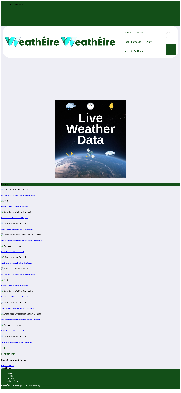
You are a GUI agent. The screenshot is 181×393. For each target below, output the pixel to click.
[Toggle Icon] (171, 49)
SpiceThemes (47, 386)
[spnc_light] (161, 45)
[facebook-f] (7, 9)
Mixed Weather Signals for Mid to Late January (17, 229)
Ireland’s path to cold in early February (14, 206)
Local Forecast (132, 41)
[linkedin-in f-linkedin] (7, 19)
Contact (10, 378)
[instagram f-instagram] (7, 14)
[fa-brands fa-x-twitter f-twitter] (7, 12)
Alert (149, 41)
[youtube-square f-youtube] (7, 17)
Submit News (13, 381)
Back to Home (7, 365)
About (9, 376)
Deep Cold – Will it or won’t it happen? (14, 218)
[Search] (168, 35)
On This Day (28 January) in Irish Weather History (18, 195)
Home (127, 32)
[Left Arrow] (3, 348)
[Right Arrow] (6, 348)
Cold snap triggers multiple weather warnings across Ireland (21, 240)
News (139, 32)
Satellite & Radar (134, 50)
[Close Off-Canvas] (60, 42)
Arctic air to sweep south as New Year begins (16, 263)
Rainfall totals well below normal (12, 252)
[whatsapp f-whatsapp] (7, 22)
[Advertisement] (86, 80)
